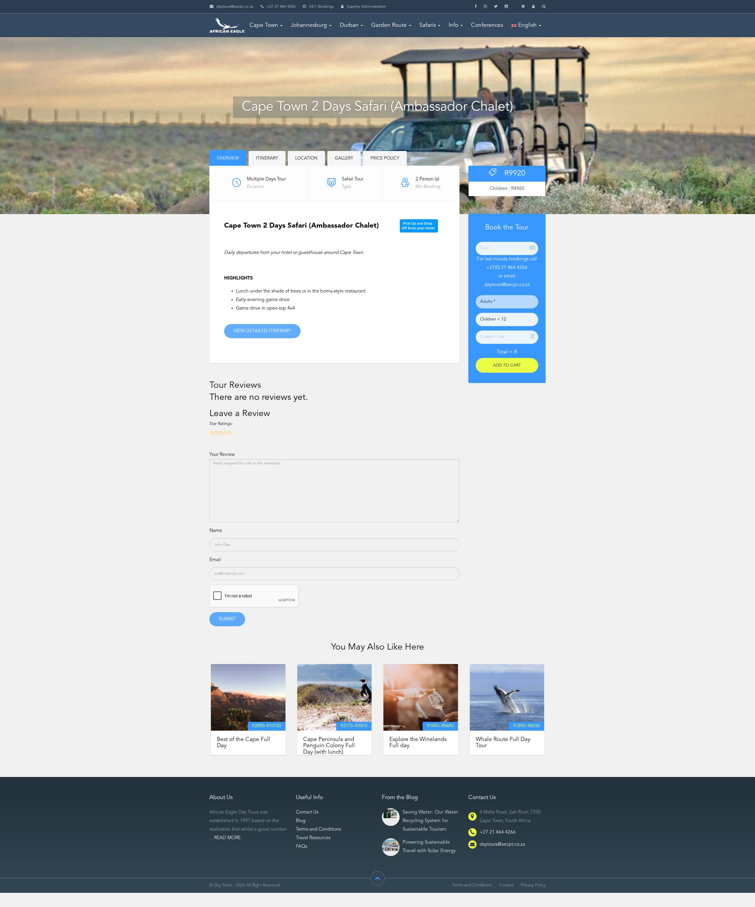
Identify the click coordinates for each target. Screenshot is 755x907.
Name (215, 530)
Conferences (487, 25)
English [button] (527, 25)
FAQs (301, 846)
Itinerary (267, 158)
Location (306, 158)
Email (215, 560)
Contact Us (307, 812)
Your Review (222, 454)
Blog (301, 821)
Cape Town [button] (264, 25)
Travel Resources (313, 838)
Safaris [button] (427, 25)
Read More (227, 838)
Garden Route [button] (389, 25)
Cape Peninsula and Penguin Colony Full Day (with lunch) (329, 746)
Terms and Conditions (318, 829)
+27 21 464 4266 (498, 832)
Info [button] (453, 25)
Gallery (344, 158)
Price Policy (384, 158)
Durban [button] (349, 25)
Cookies (506, 885)
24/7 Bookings (321, 7)
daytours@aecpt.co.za (234, 7)
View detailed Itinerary (262, 331)
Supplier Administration (366, 7)
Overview (228, 158)
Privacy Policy (533, 885)
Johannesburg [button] (309, 25)
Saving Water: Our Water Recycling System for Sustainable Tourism (430, 821)
